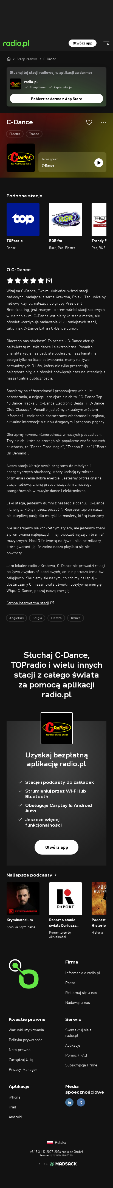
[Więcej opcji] (103, 122)
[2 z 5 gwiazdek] (18, 281)
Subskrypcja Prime (81, 1065)
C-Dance (48, 165)
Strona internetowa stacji (28, 603)
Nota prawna (19, 1050)
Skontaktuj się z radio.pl (78, 1033)
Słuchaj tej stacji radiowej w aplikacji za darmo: (51, 73)
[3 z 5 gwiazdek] (25, 281)
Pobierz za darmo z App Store (56, 99)
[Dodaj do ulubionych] (89, 122)
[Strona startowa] (9, 59)
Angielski (16, 618)
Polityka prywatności (26, 1040)
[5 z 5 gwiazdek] (41, 281)
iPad (12, 1107)
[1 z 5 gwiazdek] (10, 281)
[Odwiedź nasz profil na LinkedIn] (69, 1102)
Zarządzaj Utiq (21, 1060)
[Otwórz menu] (106, 43)
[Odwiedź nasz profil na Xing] (81, 1102)
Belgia (37, 618)
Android (15, 1117)
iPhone (14, 1097)
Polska (60, 1143)
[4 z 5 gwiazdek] (33, 281)
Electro (14, 134)
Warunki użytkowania (26, 1030)
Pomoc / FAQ (76, 1055)
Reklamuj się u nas (81, 993)
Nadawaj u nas (77, 1003)
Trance (34, 134)
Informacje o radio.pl (82, 973)
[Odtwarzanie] (98, 162)
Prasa (70, 983)
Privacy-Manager (23, 1070)
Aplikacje (72, 1045)
